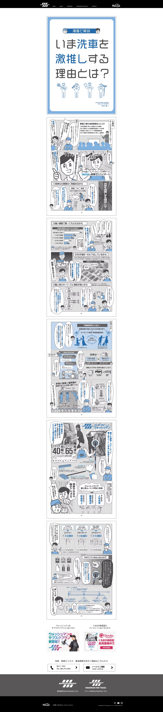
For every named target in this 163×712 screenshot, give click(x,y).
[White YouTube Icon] (118, 703)
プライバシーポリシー (68, 704)
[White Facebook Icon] (115, 703)
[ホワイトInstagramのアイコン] (121, 703)
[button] (63, 667)
